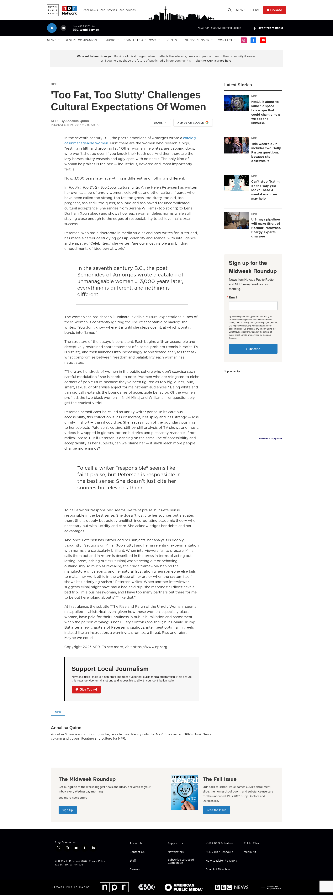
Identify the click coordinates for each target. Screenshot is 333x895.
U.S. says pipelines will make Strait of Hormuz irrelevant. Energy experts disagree (266, 227)
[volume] (63, 28)
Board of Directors (218, 869)
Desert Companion (81, 40)
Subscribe (253, 349)
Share (158, 122)
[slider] (69, 28)
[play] (52, 28)
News (51, 40)
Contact (225, 40)
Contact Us (137, 852)
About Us (136, 843)
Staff (133, 860)
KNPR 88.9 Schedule (219, 843)
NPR (54, 83)
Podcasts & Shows (140, 40)
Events (171, 40)
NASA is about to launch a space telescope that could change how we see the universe (265, 112)
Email (233, 297)
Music (110, 40)
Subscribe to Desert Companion (181, 861)
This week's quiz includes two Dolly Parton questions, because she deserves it (266, 152)
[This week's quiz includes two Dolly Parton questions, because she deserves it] (236, 145)
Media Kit (250, 852)
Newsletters (247, 10)
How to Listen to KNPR (221, 860)
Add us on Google (190, 122)
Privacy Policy (97, 861)
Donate (276, 10)
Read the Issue (216, 810)
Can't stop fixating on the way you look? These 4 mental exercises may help (266, 190)
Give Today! (88, 689)
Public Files (251, 843)
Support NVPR (197, 40)
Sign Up (67, 810)
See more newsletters (73, 797)
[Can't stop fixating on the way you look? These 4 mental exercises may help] (236, 183)
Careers (135, 869)
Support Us (175, 843)
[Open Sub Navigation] (59, 40)
